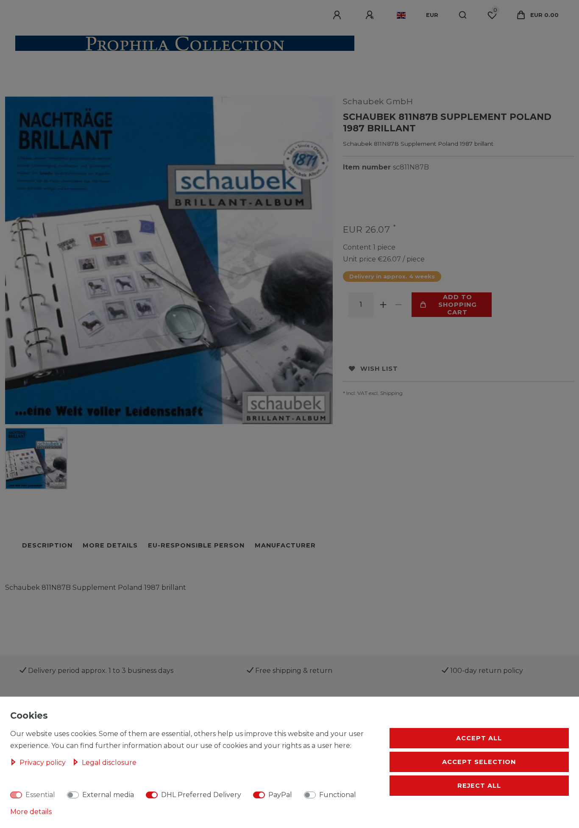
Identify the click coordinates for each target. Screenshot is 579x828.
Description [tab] (47, 545)
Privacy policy (43, 763)
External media (108, 795)
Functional (337, 795)
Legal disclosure (109, 763)
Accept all (479, 738)
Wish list (379, 368)
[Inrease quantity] (383, 304)
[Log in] (338, 15)
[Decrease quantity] (398, 304)
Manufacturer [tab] (285, 545)
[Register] (371, 15)
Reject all (479, 785)
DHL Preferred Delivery (201, 795)
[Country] (401, 15)
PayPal (280, 795)
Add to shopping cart (457, 304)
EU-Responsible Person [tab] (196, 545)
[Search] (463, 15)
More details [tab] (110, 545)
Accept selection (479, 762)
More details (31, 812)
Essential (40, 795)
